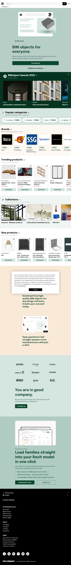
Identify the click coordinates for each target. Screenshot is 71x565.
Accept (35, 289)
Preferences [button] (22, 285)
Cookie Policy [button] (26, 284)
